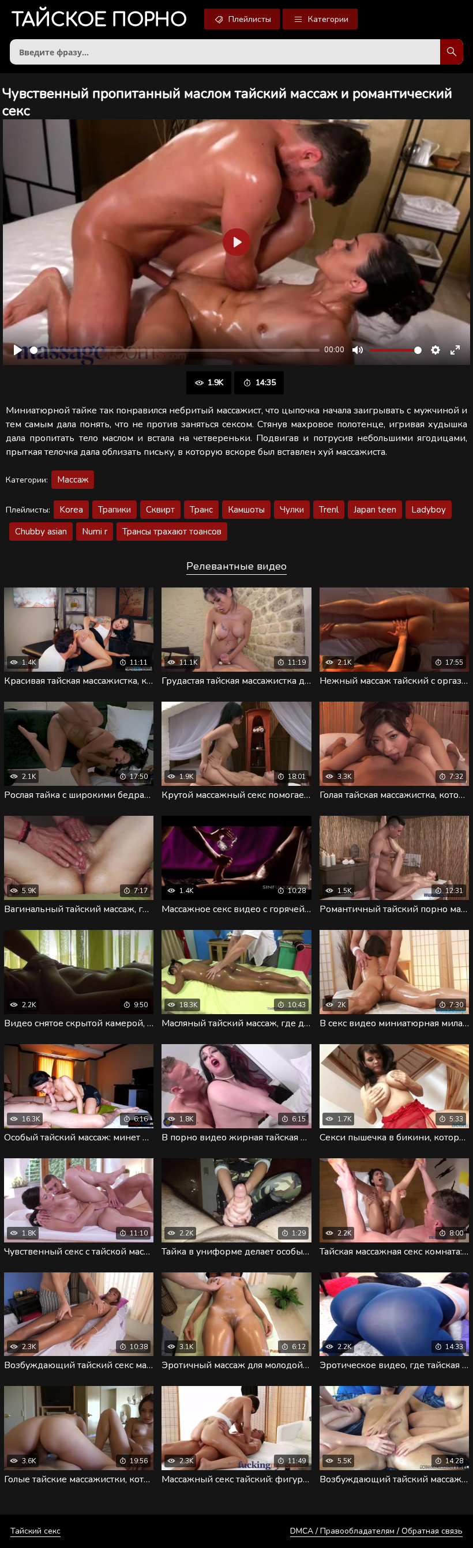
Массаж (72, 479)
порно (99, 20)
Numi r (94, 531)
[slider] (175, 350)
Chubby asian (41, 531)
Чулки (292, 509)
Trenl (329, 509)
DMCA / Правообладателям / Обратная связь (376, 1531)
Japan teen (375, 509)
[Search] (451, 52)
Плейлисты (248, 19)
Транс (201, 509)
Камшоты (246, 509)
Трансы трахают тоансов (172, 531)
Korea (71, 509)
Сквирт (160, 509)
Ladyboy (428, 509)
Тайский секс (35, 1531)
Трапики (114, 509)
